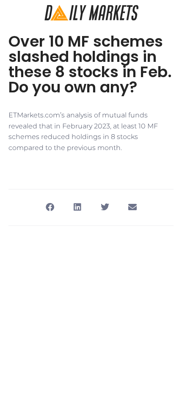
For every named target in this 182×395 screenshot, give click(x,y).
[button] (49, 207)
